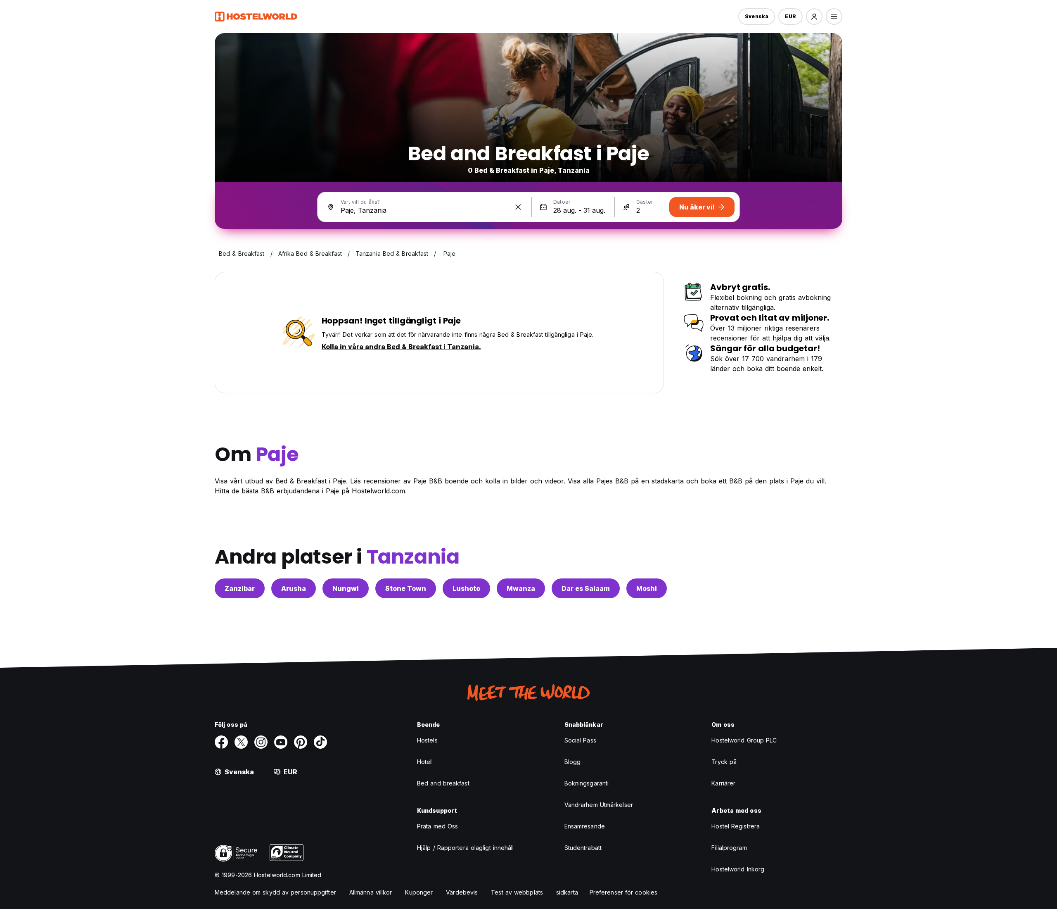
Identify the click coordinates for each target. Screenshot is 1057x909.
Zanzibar (240, 588)
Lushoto (466, 588)
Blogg (572, 761)
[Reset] (518, 207)
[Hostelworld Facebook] (221, 742)
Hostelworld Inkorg (737, 869)
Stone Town (405, 588)
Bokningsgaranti (586, 783)
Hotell (425, 761)
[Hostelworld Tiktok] (320, 742)
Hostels (427, 740)
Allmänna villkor (370, 892)
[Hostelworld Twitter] (241, 742)
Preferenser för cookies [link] (623, 892)
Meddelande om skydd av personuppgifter (275, 892)
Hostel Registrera (735, 826)
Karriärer (723, 783)
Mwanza (521, 588)
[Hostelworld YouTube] (280, 742)
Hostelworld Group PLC (744, 740)
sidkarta (567, 892)
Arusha (293, 588)
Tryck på (724, 761)
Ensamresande (584, 826)
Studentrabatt (583, 847)
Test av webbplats (517, 892)
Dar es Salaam (586, 588)
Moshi (646, 588)
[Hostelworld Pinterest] (300, 742)
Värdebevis (462, 892)
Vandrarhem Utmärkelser (598, 804)
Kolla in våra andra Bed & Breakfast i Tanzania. (401, 347)
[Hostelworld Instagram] (261, 742)
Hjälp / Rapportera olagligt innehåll (465, 847)
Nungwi (345, 588)
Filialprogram (729, 847)
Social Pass (580, 740)
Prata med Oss (437, 826)
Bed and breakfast (443, 783)
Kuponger (419, 892)
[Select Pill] (814, 16)
